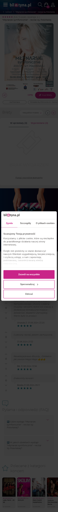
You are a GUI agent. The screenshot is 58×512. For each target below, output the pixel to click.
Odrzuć (29, 294)
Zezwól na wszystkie (29, 274)
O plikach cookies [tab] (45, 223)
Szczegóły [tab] (25, 223)
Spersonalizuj (27, 284)
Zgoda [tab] (9, 223)
